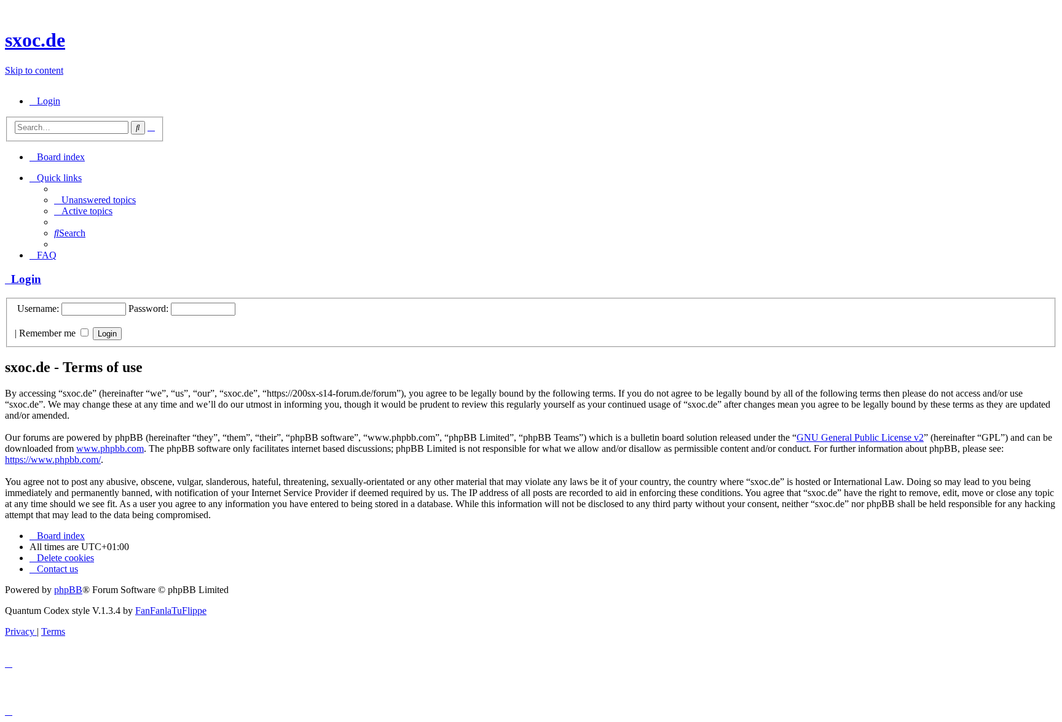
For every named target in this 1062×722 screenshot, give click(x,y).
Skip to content (34, 70)
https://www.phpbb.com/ (53, 459)
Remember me (48, 333)
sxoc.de (35, 40)
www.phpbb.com (110, 448)
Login (23, 279)
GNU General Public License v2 (860, 437)
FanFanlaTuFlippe (170, 610)
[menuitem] (45, 101)
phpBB (68, 589)
